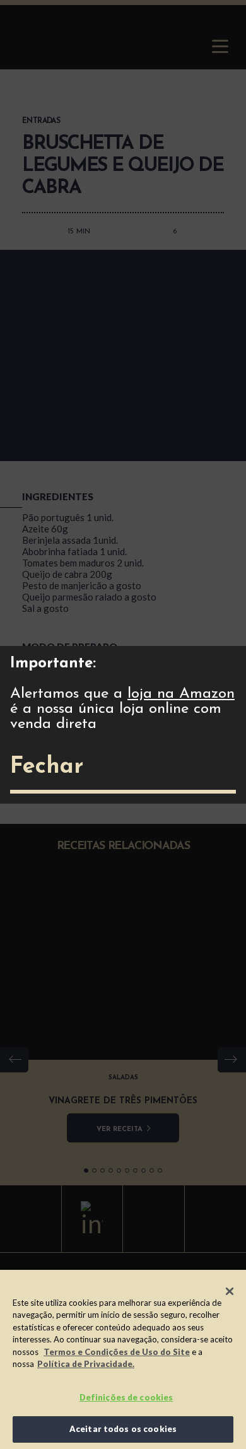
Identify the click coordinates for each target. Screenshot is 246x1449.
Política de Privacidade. (85, 1364)
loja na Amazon (181, 693)
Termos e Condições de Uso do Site (117, 1352)
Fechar (46, 767)
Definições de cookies (126, 1397)
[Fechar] (229, 1291)
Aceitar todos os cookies (123, 1429)
